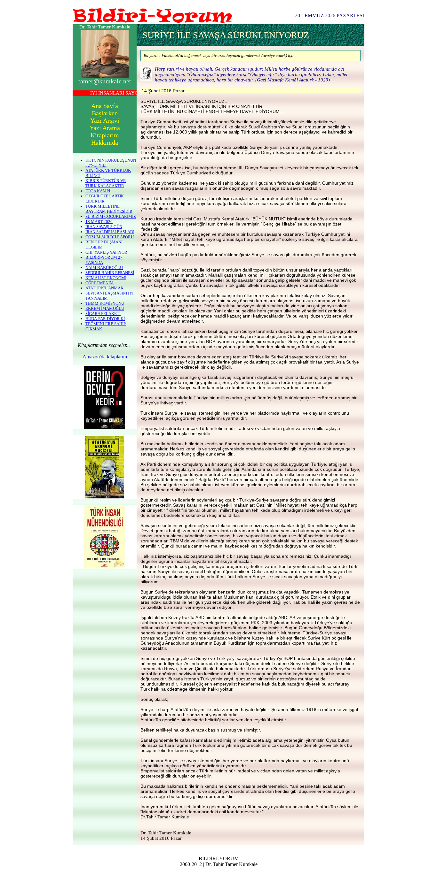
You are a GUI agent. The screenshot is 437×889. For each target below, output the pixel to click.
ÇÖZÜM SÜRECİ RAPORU (109, 236)
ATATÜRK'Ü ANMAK (104, 288)
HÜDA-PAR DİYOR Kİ (105, 318)
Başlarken (105, 113)
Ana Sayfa (104, 105)
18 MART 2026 (99, 221)
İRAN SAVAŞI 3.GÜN (103, 226)
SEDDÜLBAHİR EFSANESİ (109, 272)
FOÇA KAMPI (97, 190)
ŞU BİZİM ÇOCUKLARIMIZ (110, 216)
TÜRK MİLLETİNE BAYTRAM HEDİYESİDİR (108, 209)
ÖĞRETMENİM (99, 282)
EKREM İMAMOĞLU (104, 308)
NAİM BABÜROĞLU (104, 267)
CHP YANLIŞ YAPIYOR (106, 252)
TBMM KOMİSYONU (104, 303)
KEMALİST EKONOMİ (105, 277)
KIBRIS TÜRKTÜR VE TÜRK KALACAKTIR (105, 183)
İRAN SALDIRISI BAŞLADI (109, 231)
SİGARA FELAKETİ (103, 313)
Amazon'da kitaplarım (105, 356)
